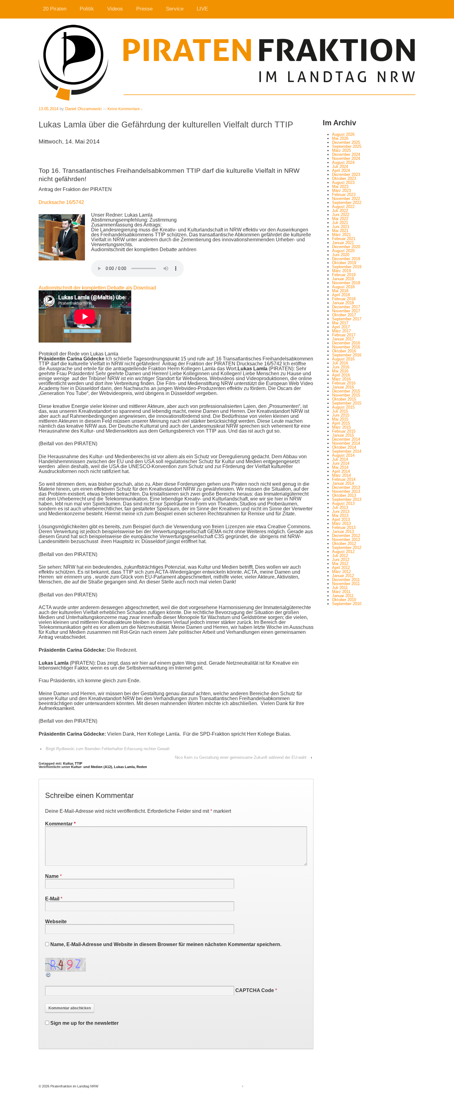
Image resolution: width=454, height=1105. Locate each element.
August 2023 (343, 182)
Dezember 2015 (346, 391)
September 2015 (346, 403)
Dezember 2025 (346, 142)
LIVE (202, 9)
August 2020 (343, 250)
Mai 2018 (340, 291)
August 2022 (343, 206)
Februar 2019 (343, 274)
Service (174, 9)
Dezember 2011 (346, 579)
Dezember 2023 (346, 174)
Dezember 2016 (346, 343)
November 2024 (346, 158)
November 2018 (346, 282)
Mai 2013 (340, 515)
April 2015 (341, 423)
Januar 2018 (343, 303)
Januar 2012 (343, 575)
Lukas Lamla (124, 767)
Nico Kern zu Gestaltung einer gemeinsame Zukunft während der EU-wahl (240, 757)
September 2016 (346, 355)
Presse (144, 9)
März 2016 (341, 379)
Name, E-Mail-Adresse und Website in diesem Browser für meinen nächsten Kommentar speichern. (165, 944)
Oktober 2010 (344, 599)
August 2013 (343, 503)
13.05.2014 (48, 108)
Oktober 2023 (344, 178)
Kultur (68, 763)
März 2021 (341, 234)
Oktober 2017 (344, 315)
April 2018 (341, 295)
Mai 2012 (340, 563)
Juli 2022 (340, 210)
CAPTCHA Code (254, 990)
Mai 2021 (340, 230)
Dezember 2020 (346, 246)
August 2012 (343, 551)
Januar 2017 (343, 339)
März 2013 (341, 523)
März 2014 (341, 475)
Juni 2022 (340, 214)
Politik (87, 9)
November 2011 (346, 583)
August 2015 (343, 407)
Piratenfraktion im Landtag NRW (73, 1086)
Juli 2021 (340, 222)
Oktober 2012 (344, 543)
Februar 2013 (343, 527)
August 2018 (343, 287)
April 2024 (341, 170)
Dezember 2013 (346, 487)
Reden (142, 767)
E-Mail (52, 898)
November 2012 (346, 539)
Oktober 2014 (344, 447)
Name (52, 876)
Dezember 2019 (346, 258)
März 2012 (341, 571)
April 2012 (341, 567)
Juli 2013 (340, 507)
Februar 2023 (343, 194)
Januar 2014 (343, 483)
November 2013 (346, 491)
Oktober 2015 (344, 399)
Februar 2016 (343, 383)
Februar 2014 (343, 479)
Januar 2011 (343, 595)
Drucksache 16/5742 (61, 202)
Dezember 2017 (346, 307)
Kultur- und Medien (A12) (91, 767)
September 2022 (346, 202)
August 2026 (343, 134)
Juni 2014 (340, 463)
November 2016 (346, 347)
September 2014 (346, 451)
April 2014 (341, 471)
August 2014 (343, 455)
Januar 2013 (343, 531)
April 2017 (341, 327)
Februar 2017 (343, 335)
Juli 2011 (340, 587)
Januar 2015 (343, 435)
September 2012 (346, 547)
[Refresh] (48, 975)
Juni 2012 (340, 559)
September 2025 (346, 146)
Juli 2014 (340, 459)
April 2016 (341, 375)
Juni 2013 (340, 511)
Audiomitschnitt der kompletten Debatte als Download (97, 287)
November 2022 (346, 198)
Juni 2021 (340, 226)
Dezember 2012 (346, 535)
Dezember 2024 (346, 154)
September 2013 (346, 499)
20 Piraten (54, 9)
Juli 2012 (340, 555)
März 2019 (341, 270)
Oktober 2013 (344, 495)
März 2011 (341, 591)
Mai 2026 (340, 138)
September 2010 (346, 603)
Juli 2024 (340, 166)
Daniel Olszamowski (83, 108)
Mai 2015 (340, 419)
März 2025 (341, 150)
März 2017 (341, 331)
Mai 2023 (340, 186)
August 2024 (343, 162)
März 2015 (341, 427)
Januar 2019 (343, 278)
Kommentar (60, 823)
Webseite (56, 921)
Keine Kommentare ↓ (125, 109)
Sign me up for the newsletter (84, 1023)
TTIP (78, 763)
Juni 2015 (340, 415)
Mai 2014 (340, 467)
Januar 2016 (343, 387)
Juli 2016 (340, 363)
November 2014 (346, 443)
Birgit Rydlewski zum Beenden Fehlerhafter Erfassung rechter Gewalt (108, 748)
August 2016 (343, 359)
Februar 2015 (343, 431)
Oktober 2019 (344, 262)
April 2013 (341, 519)
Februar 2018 (343, 299)
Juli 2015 (340, 411)
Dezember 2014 (346, 439)
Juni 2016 (340, 367)
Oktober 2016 (344, 351)
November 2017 (346, 311)
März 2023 (341, 190)
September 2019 (346, 266)
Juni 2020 (340, 254)
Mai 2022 (340, 218)
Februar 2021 (343, 238)
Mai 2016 (340, 371)
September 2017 (346, 319)
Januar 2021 (343, 242)
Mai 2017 (340, 323)
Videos (115, 9)
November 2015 (346, 395)
